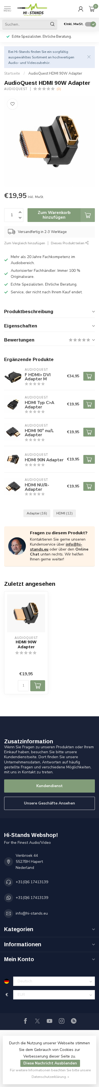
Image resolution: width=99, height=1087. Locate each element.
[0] (92, 8)
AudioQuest (16, 89)
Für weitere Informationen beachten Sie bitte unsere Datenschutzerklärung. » (50, 1073)
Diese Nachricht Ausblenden (50, 1063)
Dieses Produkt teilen (68, 243)
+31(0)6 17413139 (32, 882)
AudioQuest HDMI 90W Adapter (55, 73)
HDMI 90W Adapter (26, 644)
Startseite (12, 73)
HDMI (64, 513)
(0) (59, 88)
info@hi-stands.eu (32, 913)
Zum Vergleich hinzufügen (24, 243)
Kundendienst (49, 785)
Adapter (37, 513)
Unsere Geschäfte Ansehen (49, 803)
